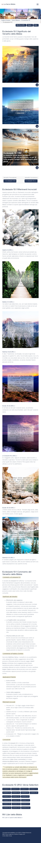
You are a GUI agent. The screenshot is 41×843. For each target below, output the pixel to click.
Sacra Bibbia (16, 20)
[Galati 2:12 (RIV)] (20, 228)
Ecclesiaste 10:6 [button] (15, 792)
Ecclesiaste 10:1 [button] (6, 789)
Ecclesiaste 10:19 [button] (16, 807)
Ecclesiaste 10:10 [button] (16, 796)
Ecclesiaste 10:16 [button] (16, 803)
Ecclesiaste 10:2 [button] (15, 789)
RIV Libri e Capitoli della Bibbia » (12, 817)
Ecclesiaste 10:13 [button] (16, 800)
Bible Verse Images (7, 834)
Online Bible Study (7, 835)
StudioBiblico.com (13, 832)
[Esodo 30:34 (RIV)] (20, 486)
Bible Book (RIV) (20, 25)
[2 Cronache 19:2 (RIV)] (20, 434)
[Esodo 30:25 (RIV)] (20, 384)
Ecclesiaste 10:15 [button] (6, 803)
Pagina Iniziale (5, 20)
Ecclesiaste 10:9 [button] (6, 796)
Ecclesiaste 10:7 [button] (24, 792)
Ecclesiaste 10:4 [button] (33, 789)
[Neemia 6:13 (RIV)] (20, 536)
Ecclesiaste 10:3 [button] (24, 789)
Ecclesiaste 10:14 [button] (25, 800)
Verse (35, 25)
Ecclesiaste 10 (25, 20)
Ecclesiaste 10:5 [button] (6, 792)
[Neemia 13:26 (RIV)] (20, 330)
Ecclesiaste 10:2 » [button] (31, 181)
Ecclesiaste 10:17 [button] (25, 803)
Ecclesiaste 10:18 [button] (6, 807)
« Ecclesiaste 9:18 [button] (9, 181)
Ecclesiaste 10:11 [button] (25, 796)
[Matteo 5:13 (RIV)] (20, 280)
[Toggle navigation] (37, 4)
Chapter (29, 25)
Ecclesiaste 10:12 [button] (6, 800)
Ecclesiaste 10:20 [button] (26, 807)
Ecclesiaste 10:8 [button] (33, 792)
